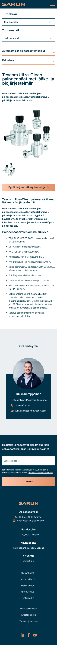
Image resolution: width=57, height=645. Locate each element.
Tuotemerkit (28, 597)
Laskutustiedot (27, 579)
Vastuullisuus (27, 591)
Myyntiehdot (27, 585)
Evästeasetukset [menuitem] (28, 608)
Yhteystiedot (27, 572)
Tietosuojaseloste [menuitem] (28, 621)
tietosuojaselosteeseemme (40, 472)
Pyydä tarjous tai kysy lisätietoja (26, 187)
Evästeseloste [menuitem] (28, 614)
